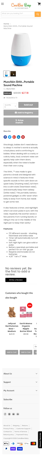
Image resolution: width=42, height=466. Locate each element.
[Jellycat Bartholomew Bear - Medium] (11, 312)
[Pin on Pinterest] (23, 137)
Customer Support (23, 428)
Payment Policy (22, 434)
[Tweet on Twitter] (9, 137)
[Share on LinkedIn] (18, 137)
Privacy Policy (9, 428)
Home (6, 24)
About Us (7, 425)
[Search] (38, 14)
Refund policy (9, 434)
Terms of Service (20, 431)
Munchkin (10, 88)
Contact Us (8, 431)
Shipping (16, 425)
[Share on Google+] (14, 137)
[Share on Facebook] (5, 137)
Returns (25, 425)
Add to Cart (12, 352)
